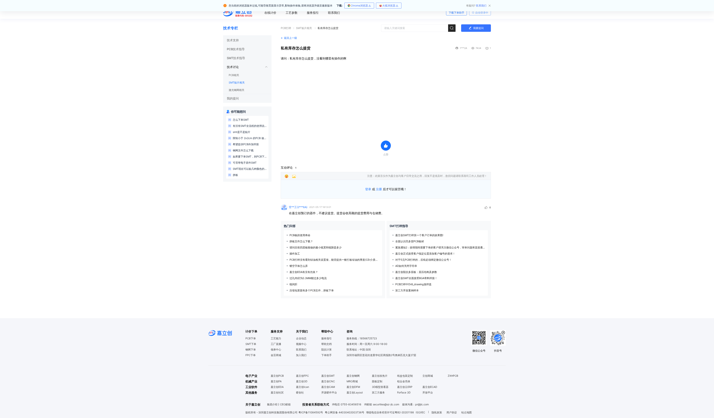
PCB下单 (250, 338)
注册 (379, 189)
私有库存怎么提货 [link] (328, 28)
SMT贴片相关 (237, 82)
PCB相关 (234, 75)
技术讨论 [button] (233, 67)
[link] (286, 28)
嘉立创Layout (355, 392)
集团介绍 (272, 404)
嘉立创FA (276, 381)
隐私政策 (437, 412)
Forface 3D (404, 392)
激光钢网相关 (236, 89)
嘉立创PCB (277, 375)
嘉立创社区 (277, 392)
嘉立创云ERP (404, 387)
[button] (247, 40)
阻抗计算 (326, 349)
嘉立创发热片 (379, 375)
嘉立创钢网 (353, 375)
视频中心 (301, 344)
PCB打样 (286, 28)
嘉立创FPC (302, 375)
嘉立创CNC (328, 381)
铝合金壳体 (403, 381)
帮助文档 (326, 344)
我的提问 (233, 98)
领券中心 (276, 349)
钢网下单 (250, 349)
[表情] (286, 176)
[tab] (247, 40)
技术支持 (233, 40)
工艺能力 (276, 338)
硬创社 (300, 392)
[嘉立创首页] (238, 13)
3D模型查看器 (380, 387)
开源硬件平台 (329, 392)
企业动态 (301, 338)
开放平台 (427, 392)
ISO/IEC (420, 412)
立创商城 (427, 375)
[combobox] (418, 28)
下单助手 (326, 355)
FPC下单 (250, 355)
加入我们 (301, 355)
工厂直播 (276, 344)
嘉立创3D (301, 381)
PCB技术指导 (236, 49)
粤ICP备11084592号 (310, 412)
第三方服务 (378, 392)
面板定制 (377, 381)
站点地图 (466, 412)
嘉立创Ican (302, 387)
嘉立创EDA (277, 387)
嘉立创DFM (353, 387)
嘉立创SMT (328, 375)
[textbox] (418, 28)
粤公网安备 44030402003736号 (344, 412)
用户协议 (452, 412)
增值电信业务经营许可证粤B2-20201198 (390, 412)
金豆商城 (276, 355)
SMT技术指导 (236, 58)
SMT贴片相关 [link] (304, 28)
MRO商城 (352, 381)
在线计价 (270, 13)
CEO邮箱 (285, 404)
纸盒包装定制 (405, 375)
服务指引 (313, 13)
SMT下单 (250, 344)
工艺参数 (292, 13)
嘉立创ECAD (429, 387)
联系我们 (334, 13)
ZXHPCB (453, 375)
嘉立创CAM (328, 387)
